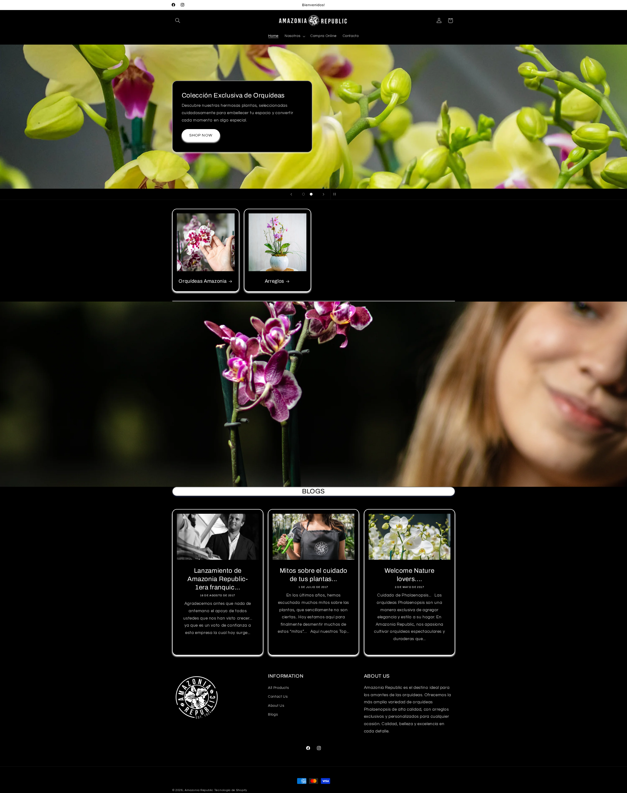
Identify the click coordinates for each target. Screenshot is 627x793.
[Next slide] (323, 194)
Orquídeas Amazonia (203, 281)
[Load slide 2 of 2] (311, 194)
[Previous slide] (291, 194)
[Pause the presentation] (335, 194)
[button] (177, 20)
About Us (276, 706)
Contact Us (278, 697)
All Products (278, 688)
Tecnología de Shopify (230, 790)
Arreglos (274, 281)
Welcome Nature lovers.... (409, 575)
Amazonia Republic (199, 790)
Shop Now (199, 158)
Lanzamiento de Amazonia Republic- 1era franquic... (217, 579)
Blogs (273, 715)
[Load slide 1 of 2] (303, 194)
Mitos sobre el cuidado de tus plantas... (314, 575)
